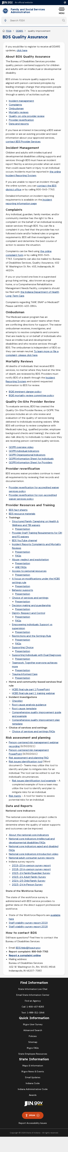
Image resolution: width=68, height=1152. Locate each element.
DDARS (19, 30)
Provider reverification (21, 120)
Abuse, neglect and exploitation (30, 559)
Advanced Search (32, 1030)
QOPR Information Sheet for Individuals (31, 458)
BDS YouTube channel (24, 540)
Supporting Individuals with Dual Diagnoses (36, 655)
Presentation (22, 529)
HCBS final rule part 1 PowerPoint (31, 689)
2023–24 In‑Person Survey (27, 884)
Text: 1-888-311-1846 (32, 1012)
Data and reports (19, 123)
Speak (32, 1115)
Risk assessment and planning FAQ (29, 757)
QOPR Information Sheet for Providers (30, 462)
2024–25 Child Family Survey (28, 880)
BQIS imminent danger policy (25, 391)
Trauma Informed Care (24, 674)
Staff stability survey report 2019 (28, 922)
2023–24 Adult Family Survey (29, 877)
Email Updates (32, 1077)
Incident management (21, 100)
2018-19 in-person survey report (31, 869)
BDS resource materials (22, 513)
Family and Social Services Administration (28, 11)
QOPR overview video (21, 447)
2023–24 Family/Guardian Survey (31, 873)
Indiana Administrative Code (33, 1089)
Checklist (17, 701)
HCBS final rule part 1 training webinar (33, 693)
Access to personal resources (29, 571)
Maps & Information (32, 1065)
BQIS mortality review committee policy (31, 395)
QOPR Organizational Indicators (27, 454)
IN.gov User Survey (33, 1024)
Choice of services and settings (30, 597)
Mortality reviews (18, 112)
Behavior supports (22, 590)
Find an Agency (33, 1000)
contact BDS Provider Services (23, 141)
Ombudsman (16, 108)
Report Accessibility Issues (33, 1123)
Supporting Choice (23, 647)
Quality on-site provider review (26, 116)
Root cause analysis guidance (29, 704)
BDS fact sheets (18, 510)
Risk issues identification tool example (34, 780)
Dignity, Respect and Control (28, 613)
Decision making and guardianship (31, 605)
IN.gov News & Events (33, 1071)
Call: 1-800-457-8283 (33, 1006)
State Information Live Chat (32, 989)
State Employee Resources (32, 1053)
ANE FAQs (21, 567)
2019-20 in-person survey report (31, 865)
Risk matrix (15, 796)
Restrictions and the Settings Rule (31, 636)
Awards (33, 1095)
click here (22, 50)
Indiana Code (33, 1083)
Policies (33, 1036)
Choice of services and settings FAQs (33, 731)
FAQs (18, 555)
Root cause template (24, 708)
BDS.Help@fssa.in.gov (28, 947)
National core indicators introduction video (33, 854)
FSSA (8, 30)
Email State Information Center (32, 994)
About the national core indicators (29, 835)
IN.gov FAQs (33, 1047)
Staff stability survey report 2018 (28, 926)
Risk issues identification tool (25, 761)
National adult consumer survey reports (31, 857)
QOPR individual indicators (24, 451)
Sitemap (32, 1042)
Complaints (15, 104)
